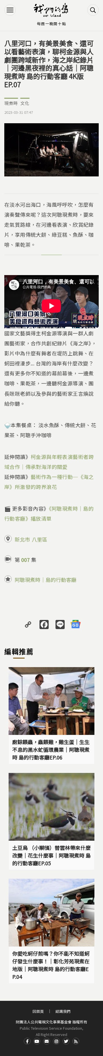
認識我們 (63, 1011)
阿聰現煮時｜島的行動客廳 (45, 579)
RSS (75, 1041)
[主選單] (10, 10)
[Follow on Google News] (75, 624)
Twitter (66, 1041)
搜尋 (93, 10)
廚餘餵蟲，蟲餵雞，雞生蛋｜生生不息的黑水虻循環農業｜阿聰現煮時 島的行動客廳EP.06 (51, 749)
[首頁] (51, 10)
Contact (46, 1041)
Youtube (36, 1041)
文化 (24, 103)
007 (25, 559)
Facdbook (27, 1041)
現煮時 (11, 103)
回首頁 (38, 1011)
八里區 (39, 539)
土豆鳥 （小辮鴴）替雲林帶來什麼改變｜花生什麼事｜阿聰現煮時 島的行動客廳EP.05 (51, 855)
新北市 (22, 539)
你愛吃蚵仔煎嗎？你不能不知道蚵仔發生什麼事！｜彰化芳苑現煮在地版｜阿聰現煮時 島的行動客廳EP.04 (51, 965)
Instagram (56, 1041)
